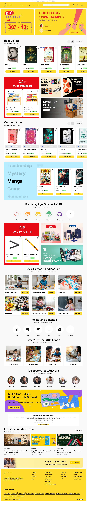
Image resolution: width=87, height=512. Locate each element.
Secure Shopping (48, 474)
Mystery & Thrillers (39, 493)
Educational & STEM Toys (10, 496)
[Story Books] (73, 354)
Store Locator (64, 476)
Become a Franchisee (78, 476)
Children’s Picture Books (61, 493)
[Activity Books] (33, 354)
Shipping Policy (48, 479)
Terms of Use (48, 478)
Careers (75, 474)
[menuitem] (21, 5)
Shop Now (24, 292)
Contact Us (76, 478)
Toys (34, 5)
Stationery (28, 5)
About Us (63, 474)
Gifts (38, 5)
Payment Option (48, 483)
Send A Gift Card (13, 407)
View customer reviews (43, 424)
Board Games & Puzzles (74, 493)
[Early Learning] (13, 354)
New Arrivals (7, 493)
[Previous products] (68, 41)
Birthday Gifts (22, 493)
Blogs (62, 478)
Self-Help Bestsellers (50, 493)
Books (21, 5)
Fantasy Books (20, 496)
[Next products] (72, 41)
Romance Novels (30, 493)
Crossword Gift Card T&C (50, 484)
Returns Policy (48, 481)
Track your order (77, 479)
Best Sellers (14, 493)
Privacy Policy (48, 476)
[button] (73, 5)
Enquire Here (74, 462)
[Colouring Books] (53, 354)
